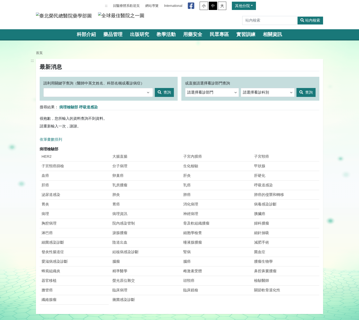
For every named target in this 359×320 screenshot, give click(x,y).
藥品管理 (113, 34)
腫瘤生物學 (263, 261)
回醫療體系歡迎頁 (126, 5)
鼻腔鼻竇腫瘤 (265, 271)
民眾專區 (219, 34)
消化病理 (190, 204)
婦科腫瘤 (261, 223)
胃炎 (45, 204)
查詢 (166, 92)
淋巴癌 (47, 233)
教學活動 (166, 34)
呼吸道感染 (263, 185)
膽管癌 (47, 290)
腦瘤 (116, 261)
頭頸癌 (188, 280)
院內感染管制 (123, 223)
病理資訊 (119, 214)
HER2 (47, 156)
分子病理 (119, 166)
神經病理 (190, 214)
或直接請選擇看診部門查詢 (207, 83)
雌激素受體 (192, 271)
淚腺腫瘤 (119, 233)
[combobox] (98, 92)
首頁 (39, 53)
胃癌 (116, 204)
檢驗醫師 (261, 280)
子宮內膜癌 (192, 156)
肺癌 (187, 195)
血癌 (45, 175)
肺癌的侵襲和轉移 (269, 195)
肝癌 (45, 185)
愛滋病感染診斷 (55, 261)
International (173, 5)
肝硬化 (259, 175)
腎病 (187, 252)
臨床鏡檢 (190, 290)
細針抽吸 (261, 233)
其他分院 (242, 6)
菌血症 (259, 252)
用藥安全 (192, 34)
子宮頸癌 (261, 156)
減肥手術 (261, 242)
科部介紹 (86, 34)
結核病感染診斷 (125, 252)
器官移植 (49, 280)
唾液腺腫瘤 (192, 242)
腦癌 (187, 261)
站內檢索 (312, 20)
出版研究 (139, 34)
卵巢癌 (118, 175)
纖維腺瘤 (49, 300)
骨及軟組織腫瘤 (196, 223)
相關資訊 (272, 34)
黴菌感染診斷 (123, 300)
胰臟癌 (259, 214)
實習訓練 (246, 34)
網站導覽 (152, 5)
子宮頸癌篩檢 (53, 166)
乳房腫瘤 (119, 185)
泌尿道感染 (51, 195)
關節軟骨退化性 (267, 290)
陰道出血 (119, 242)
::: (106, 5)
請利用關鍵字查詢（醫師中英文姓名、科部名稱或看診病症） (93, 83)
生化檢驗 (190, 166)
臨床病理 (119, 290)
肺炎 (116, 195)
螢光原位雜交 (123, 280)
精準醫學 (119, 271)
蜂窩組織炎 (51, 271)
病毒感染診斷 (265, 204)
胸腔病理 (49, 223)
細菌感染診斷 (53, 242)
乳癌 (187, 185)
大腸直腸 (119, 156)
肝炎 (187, 175)
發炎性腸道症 (53, 252)
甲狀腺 (259, 166)
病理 (45, 214)
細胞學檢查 (192, 233)
